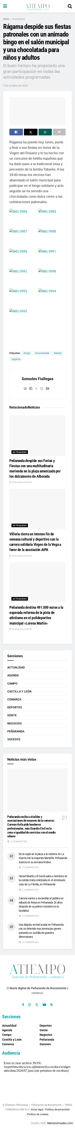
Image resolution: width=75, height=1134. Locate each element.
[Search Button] (70, 6)
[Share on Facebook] (16, 132)
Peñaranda (15, 731)
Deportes (14, 707)
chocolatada (42, 353)
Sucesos (13, 739)
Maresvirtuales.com (60, 1123)
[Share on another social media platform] (59, 132)
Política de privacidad (57, 1109)
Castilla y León (19, 691)
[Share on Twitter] (31, 132)
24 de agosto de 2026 (21, 482)
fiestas (57, 353)
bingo (27, 353)
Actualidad (18, 19)
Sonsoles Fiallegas (37, 379)
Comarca (14, 699)
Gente (12, 715)
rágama (15, 359)
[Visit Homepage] (37, 6)
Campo (12, 683)
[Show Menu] (5, 6)
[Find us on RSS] (51, 1004)
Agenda (13, 675)
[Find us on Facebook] (23, 1004)
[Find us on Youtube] (44, 1004)
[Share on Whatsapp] (45, 132)
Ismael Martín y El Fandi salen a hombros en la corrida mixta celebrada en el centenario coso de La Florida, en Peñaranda (43, 880)
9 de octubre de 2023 (15, 85)
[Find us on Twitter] (37, 1004)
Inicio (6, 19)
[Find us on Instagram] (29, 1004)
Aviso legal (37, 1109)
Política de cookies (37, 1114)
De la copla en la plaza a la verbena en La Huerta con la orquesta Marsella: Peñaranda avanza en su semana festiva (43, 858)
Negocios (14, 723)
